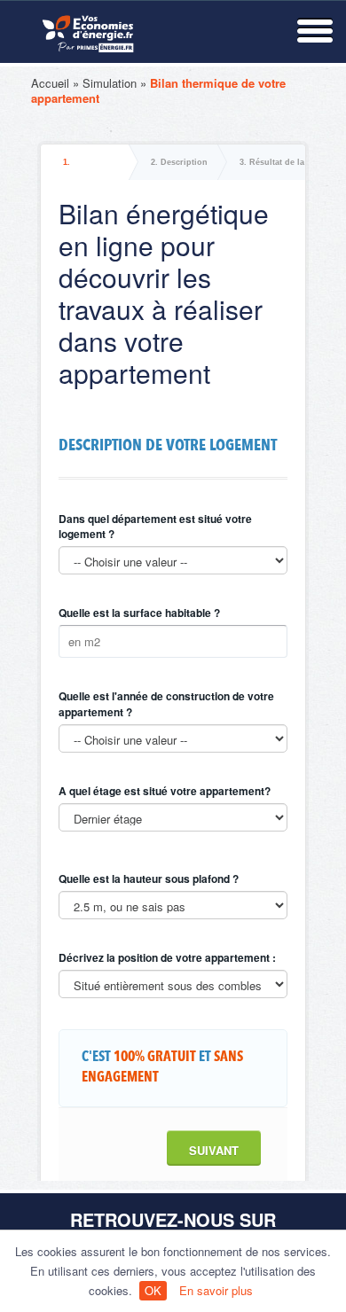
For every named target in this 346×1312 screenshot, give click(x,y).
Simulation (110, 82)
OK (153, 1290)
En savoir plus (216, 1290)
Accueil (50, 82)
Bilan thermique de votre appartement (158, 90)
